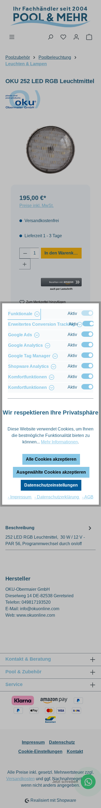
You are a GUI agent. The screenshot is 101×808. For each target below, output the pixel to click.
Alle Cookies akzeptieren (51, 459)
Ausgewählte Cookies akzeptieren (51, 472)
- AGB (87, 497)
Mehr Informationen (59, 442)
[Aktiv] (87, 313)
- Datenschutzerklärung (57, 497)
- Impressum (20, 497)
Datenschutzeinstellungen (51, 485)
